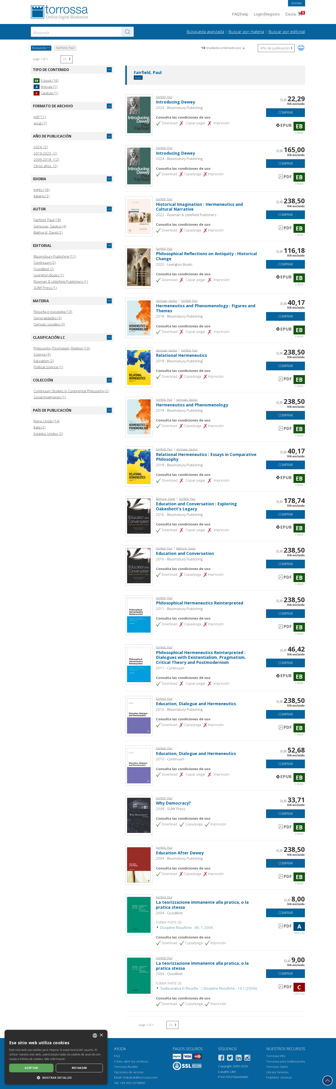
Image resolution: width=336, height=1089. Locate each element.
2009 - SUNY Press (170, 808)
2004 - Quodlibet (169, 913)
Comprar (285, 112)
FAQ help (240, 14)
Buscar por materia (246, 31)
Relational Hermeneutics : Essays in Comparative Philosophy (206, 457)
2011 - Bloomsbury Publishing (179, 608)
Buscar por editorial (286, 31)
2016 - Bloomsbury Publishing (179, 514)
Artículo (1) (46, 86)
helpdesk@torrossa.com (140, 1077)
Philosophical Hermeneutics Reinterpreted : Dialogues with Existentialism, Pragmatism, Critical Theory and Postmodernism (201, 657)
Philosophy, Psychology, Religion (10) (62, 348)
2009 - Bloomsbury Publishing (179, 858)
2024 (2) (41, 147)
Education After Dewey (180, 853)
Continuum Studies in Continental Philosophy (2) (71, 391)
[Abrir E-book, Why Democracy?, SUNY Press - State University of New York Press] (139, 815)
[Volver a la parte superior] (328, 1081)
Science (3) (42, 354)
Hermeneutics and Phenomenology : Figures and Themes (205, 308)
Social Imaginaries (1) (50, 397)
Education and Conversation (185, 553)
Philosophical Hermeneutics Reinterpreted (199, 603)
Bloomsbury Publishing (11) (55, 256)
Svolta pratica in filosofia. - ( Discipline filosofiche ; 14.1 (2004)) (208, 988)
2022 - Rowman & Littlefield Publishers (186, 214)
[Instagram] (247, 1058)
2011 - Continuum (170, 668)
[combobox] (82, 32)
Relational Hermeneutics (181, 355)
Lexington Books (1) (49, 275)
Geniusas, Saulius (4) (50, 226)
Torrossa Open (277, 1067)
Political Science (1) (48, 367)
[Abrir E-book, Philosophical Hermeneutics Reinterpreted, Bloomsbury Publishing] (139, 614)
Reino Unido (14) (47, 421)
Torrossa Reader (126, 1067)
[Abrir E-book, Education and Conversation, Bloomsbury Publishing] (139, 565)
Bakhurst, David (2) (48, 232)
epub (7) (40, 123)
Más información (54, 1059)
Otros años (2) (45, 166)
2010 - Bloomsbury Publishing (179, 709)
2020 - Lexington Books (174, 264)
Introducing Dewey (175, 102)
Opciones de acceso (129, 1072)
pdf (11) (40, 116)
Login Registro (267, 14)
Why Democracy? (173, 803)
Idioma (296, 3)
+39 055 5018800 (132, 1083)
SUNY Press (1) (45, 287)
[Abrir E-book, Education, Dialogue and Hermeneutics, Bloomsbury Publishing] (139, 715)
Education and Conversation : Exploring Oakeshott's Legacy (196, 506)
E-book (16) (47, 80)
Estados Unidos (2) (48, 433)
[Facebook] (221, 1058)
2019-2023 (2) (45, 153)
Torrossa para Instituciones (285, 1061)
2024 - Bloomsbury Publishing (179, 107)
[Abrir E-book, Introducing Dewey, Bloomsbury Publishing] (139, 114)
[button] (243, 48)
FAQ (117, 1056)
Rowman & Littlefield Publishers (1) (61, 281)
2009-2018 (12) (46, 159)
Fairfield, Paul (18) (47, 219)
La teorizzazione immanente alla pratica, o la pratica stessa (202, 904)
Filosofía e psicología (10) (53, 311)
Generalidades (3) (48, 318)
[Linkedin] (239, 1058)
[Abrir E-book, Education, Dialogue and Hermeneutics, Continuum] (139, 765)
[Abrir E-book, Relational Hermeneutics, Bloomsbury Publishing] (139, 367)
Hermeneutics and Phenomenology (192, 405)
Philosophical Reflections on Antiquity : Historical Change (206, 256)
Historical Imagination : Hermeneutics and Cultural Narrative (199, 206)
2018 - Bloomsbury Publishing (179, 316)
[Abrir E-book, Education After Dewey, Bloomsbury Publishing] (139, 864)
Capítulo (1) (47, 93)
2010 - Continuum (170, 759)
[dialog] (56, 1057)
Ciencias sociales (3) (49, 324)
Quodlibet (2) (44, 269)
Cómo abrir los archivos (131, 1061)
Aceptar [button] (31, 1068)
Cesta (294, 13)
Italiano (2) (42, 196)
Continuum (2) (45, 262)
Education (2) (44, 360)
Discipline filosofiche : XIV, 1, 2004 (186, 927)
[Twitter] (230, 1058)
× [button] (101, 1035)
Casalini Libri (227, 1072)
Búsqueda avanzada (205, 31)
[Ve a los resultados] (127, 32)
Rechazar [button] (79, 1068)
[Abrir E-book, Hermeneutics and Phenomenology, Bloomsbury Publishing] (139, 416)
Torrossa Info (275, 1056)
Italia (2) (39, 427)
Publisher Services (279, 1077)
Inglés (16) (42, 189)
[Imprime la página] (301, 47)
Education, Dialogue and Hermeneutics (196, 703)
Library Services (277, 1072)
